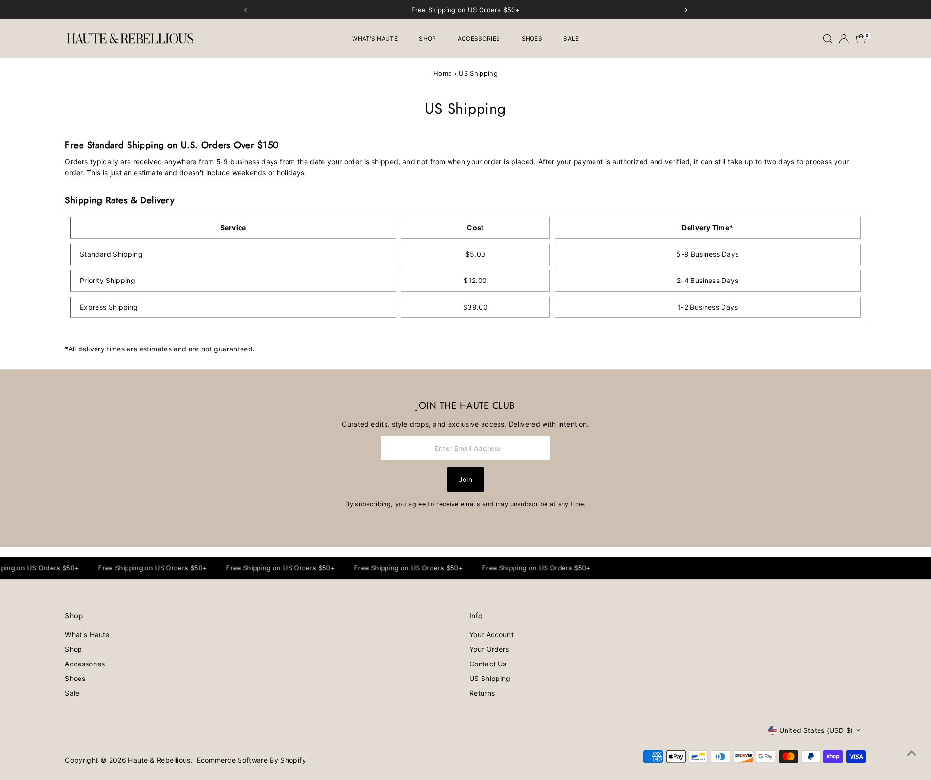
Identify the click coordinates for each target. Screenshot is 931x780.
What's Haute (375, 38)
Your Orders (489, 649)
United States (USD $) (816, 730)
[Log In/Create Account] (843, 38)
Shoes (532, 38)
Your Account (491, 635)
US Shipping (490, 678)
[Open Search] (827, 38)
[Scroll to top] (911, 753)
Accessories (479, 38)
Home (442, 73)
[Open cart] (861, 38)
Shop (427, 38)
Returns (482, 693)
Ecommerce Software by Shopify (251, 760)
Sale (570, 38)
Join (465, 479)
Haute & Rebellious (159, 760)
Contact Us (488, 664)
